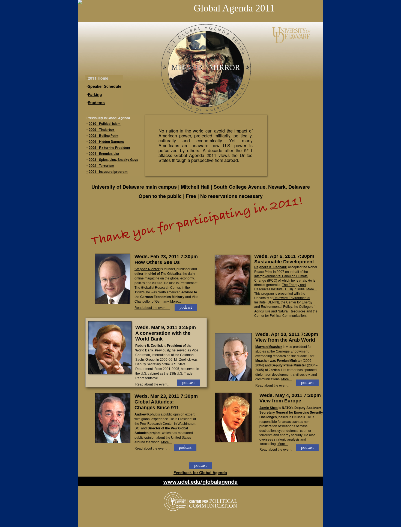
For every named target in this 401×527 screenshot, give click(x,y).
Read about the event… (152, 308)
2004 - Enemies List (104, 153)
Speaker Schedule (104, 86)
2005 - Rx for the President (109, 147)
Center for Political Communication (280, 315)
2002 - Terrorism (101, 165)
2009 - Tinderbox (102, 129)
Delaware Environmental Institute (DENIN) (282, 299)
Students (96, 102)
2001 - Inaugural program (108, 171)
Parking (95, 94)
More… (175, 301)
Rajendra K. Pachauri (270, 266)
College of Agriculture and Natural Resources (284, 308)
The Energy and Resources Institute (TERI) (280, 286)
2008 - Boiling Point (103, 135)
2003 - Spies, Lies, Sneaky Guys (113, 159)
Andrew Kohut (145, 414)
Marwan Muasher (268, 347)
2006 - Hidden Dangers (106, 141)
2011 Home (98, 78)
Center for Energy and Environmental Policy (283, 304)
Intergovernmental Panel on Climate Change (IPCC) (281, 277)
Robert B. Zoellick (149, 346)
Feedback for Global (200, 472)
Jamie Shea (268, 408)
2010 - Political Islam (105, 123)
